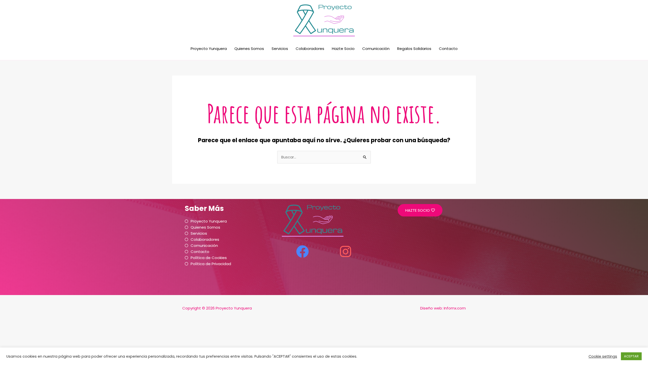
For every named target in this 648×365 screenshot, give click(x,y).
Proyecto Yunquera (209, 48)
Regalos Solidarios (414, 48)
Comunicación (376, 48)
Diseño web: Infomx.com (443, 308)
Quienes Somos (249, 48)
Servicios (280, 48)
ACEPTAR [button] (631, 356)
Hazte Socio (343, 48)
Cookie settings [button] (603, 356)
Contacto (448, 48)
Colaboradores (310, 48)
